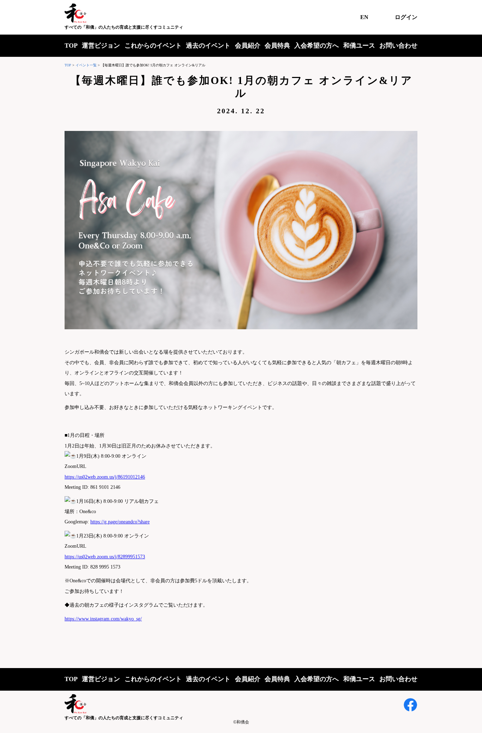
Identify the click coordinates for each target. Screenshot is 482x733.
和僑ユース (359, 45)
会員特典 (277, 45)
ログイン (406, 17)
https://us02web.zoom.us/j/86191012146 (105, 477)
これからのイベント (153, 45)
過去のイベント (208, 45)
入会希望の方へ (316, 45)
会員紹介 (247, 45)
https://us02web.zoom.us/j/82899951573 (105, 556)
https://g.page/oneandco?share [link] (120, 521)
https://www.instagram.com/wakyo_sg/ (103, 618)
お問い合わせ (398, 45)
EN (364, 17)
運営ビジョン (101, 45)
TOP (71, 45)
